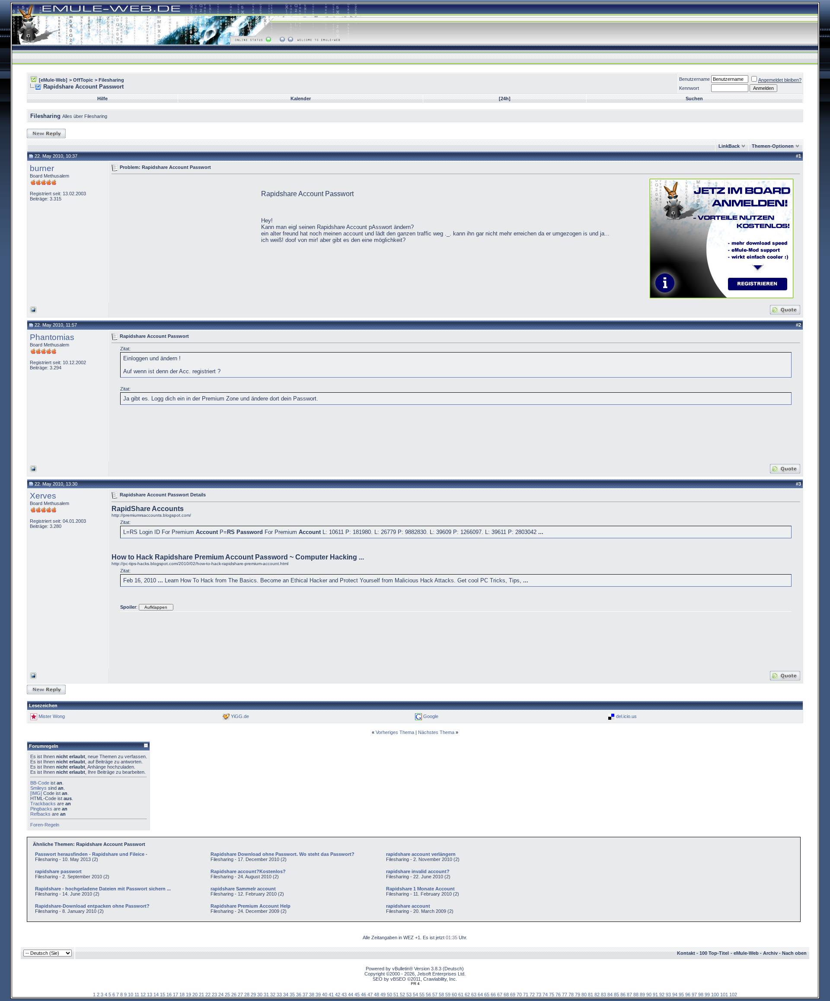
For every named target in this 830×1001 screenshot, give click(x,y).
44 (350, 994)
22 (208, 994)
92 (661, 994)
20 (195, 994)
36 (298, 994)
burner (42, 168)
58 (441, 994)
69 (512, 994)
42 (337, 994)
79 (577, 994)
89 (642, 994)
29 (253, 994)
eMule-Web (746, 953)
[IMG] (36, 793)
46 (363, 994)
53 (409, 994)
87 (629, 994)
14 (156, 994)
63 (473, 994)
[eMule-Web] (53, 80)
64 (480, 994)
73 (538, 994)
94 (674, 994)
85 (616, 994)
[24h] (505, 98)
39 (318, 994)
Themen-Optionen (773, 146)
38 (311, 994)
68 (506, 994)
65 (486, 994)
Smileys (38, 788)
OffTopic (83, 80)
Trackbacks (43, 803)
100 (715, 994)
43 (344, 994)
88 (635, 994)
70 (519, 994)
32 (272, 994)
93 (668, 994)
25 (227, 994)
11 (136, 994)
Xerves (43, 495)
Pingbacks (41, 808)
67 (499, 994)
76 (558, 994)
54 (415, 994)
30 (259, 994)
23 (214, 994)
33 (279, 994)
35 (292, 994)
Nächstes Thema (436, 732)
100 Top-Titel (714, 953)
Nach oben (794, 953)
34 (285, 994)
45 (357, 994)
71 (525, 994)
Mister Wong (51, 716)
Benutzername (694, 79)
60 (454, 994)
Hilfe (102, 98)
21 (201, 994)
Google (430, 716)
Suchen (694, 98)
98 (700, 994)
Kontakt (686, 953)
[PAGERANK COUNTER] (415, 983)
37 (305, 994)
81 (590, 994)
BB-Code (39, 782)
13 (149, 994)
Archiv (770, 953)
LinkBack (729, 146)
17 (175, 994)
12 (143, 994)
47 (370, 994)
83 (603, 994)
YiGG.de (240, 716)
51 (396, 994)
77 (564, 994)
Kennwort (689, 88)
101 (724, 994)
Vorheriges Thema (395, 732)
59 (447, 994)
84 (610, 994)
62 (467, 994)
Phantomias (52, 337)
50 (389, 994)
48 (376, 994)
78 (571, 994)
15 (162, 994)
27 (240, 994)
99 (707, 994)
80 (584, 994)
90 (648, 994)
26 (233, 994)
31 (266, 994)
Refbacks (40, 814)
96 (687, 994)
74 (545, 994)
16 (169, 994)
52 (402, 994)
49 (383, 994)
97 (694, 994)
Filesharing (111, 80)
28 (246, 994)
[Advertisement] (184, 237)
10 (130, 994)
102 (733, 994)
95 (681, 994)
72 (532, 994)
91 (655, 994)
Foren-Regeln (44, 824)
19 (188, 994)
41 (331, 994)
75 (551, 994)
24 (220, 994)
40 (324, 994)
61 (460, 994)
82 (597, 994)
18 (182, 994)
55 (422, 994)
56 (428, 994)
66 (493, 994)
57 (434, 994)
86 (623, 994)
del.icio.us (626, 716)
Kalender (300, 98)
